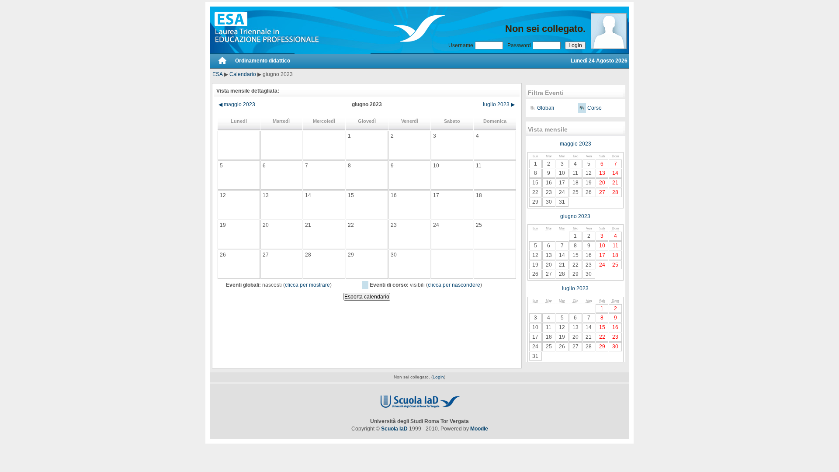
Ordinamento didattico (262, 61)
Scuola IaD (394, 429)
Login (438, 377)
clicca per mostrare (307, 285)
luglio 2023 (499, 104)
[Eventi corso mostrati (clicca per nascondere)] (581, 108)
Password (519, 45)
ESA (217, 74)
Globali (545, 108)
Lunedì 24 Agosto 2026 (599, 61)
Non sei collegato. (545, 28)
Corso (594, 108)
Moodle (479, 429)
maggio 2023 (236, 104)
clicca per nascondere (454, 285)
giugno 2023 (575, 216)
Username (460, 45)
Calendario (242, 74)
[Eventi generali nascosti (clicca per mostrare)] (532, 108)
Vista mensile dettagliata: (247, 91)
